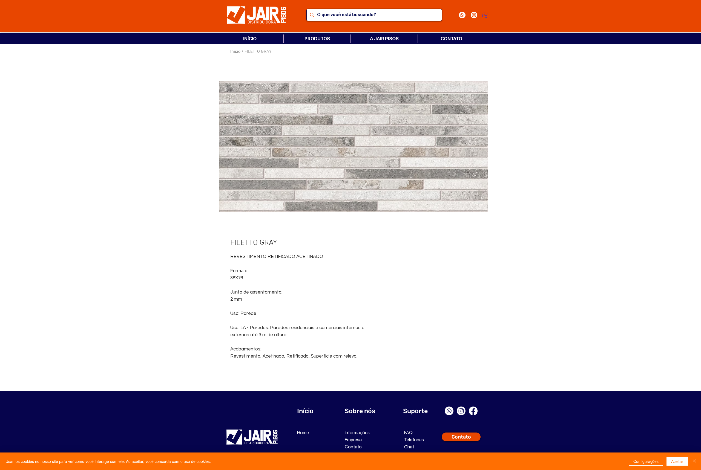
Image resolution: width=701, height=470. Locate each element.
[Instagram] (474, 15)
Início (235, 51)
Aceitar (677, 461)
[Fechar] (694, 461)
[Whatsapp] (462, 15)
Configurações (646, 461)
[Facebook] (473, 411)
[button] (485, 15)
